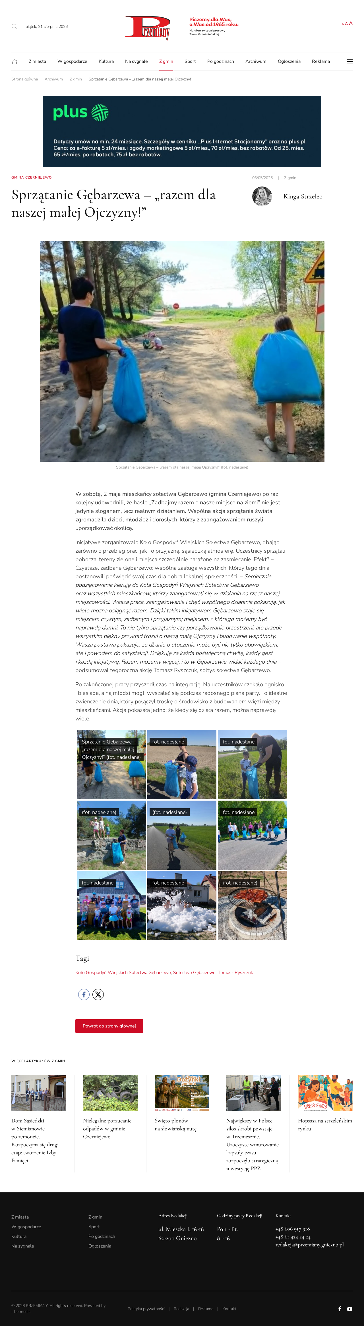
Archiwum (255, 61)
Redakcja (181, 1309)
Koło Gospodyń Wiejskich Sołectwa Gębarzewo (123, 972)
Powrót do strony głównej (109, 1026)
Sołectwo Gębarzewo (194, 972)
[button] (14, 26)
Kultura (106, 61)
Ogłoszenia (289, 61)
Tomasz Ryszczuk (235, 972)
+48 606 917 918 (293, 1228)
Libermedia (20, 1311)
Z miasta (37, 61)
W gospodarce (72, 61)
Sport (190, 61)
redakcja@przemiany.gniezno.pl (310, 1244)
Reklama (321, 61)
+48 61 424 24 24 (293, 1236)
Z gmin (166, 61)
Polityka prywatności (146, 1309)
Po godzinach (220, 61)
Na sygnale (136, 61)
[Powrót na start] (182, 26)
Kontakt (229, 1309)
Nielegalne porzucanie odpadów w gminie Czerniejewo (107, 1128)
